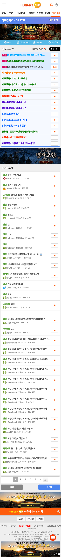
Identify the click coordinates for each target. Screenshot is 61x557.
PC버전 (30, 519)
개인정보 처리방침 (24, 526)
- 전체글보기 (19, 20)
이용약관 (12, 526)
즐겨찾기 (54, 42)
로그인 (21, 519)
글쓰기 (56, 20)
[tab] (7, 43)
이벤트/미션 (24, 42)
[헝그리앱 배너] (30, 500)
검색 (12, 487)
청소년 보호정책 (39, 526)
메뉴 (9, 42)
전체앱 (39, 519)
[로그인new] (56, 4)
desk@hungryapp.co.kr (40, 537)
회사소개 (3, 526)
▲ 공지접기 (55, 49)
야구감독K (7, 20)
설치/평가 (39, 42)
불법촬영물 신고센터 (54, 526)
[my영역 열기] (4, 4)
